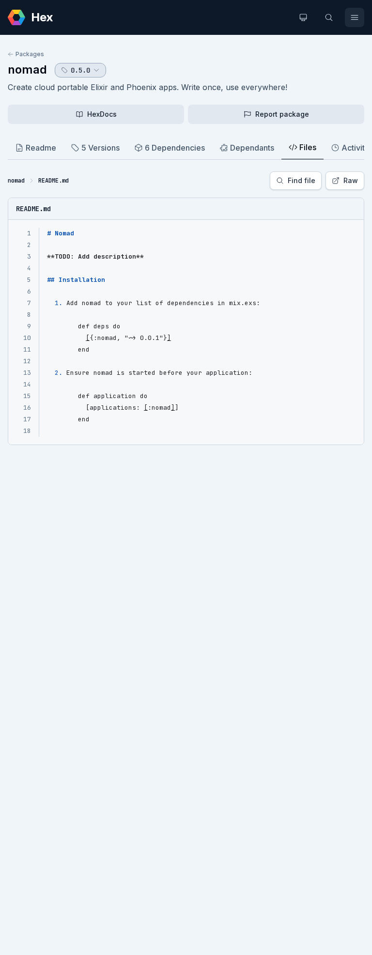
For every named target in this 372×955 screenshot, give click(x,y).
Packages (30, 54)
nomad (27, 69)
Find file (301, 180)
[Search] (329, 17)
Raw (350, 180)
